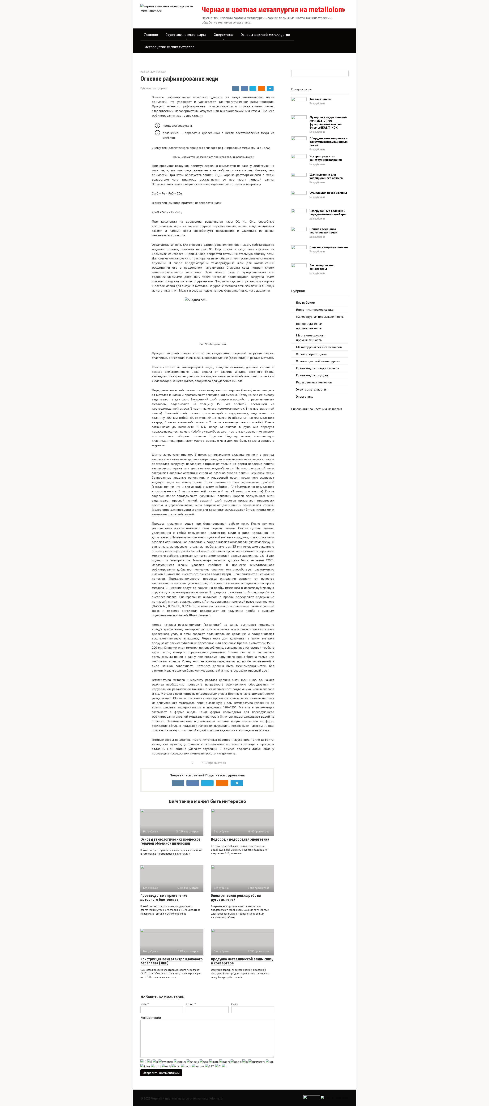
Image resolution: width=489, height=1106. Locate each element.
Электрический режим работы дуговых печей (236, 897)
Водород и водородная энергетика (240, 839)
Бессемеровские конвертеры (321, 266)
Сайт (234, 1004)
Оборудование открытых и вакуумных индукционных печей (328, 141)
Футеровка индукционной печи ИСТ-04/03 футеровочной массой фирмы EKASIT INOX (328, 122)
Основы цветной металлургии (265, 34)
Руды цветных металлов (314, 382)
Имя (144, 1004)
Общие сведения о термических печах (323, 230)
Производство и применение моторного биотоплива (163, 897)
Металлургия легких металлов (169, 46)
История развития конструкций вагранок (325, 158)
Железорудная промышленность (320, 316)
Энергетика (223, 34)
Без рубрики (159, 88)
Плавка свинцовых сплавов (329, 247)
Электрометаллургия (311, 389)
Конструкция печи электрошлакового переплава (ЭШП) (171, 961)
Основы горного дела (311, 354)
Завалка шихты (320, 99)
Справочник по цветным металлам (316, 409)
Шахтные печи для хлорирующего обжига (326, 176)
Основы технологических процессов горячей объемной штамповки (170, 841)
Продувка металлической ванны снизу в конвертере (242, 961)
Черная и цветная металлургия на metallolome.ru (279, 9)
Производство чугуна (312, 375)
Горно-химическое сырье (186, 34)
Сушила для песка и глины (328, 192)
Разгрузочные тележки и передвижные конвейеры (327, 212)
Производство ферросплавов (317, 368)
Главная (151, 34)
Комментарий (150, 1017)
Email (191, 1004)
